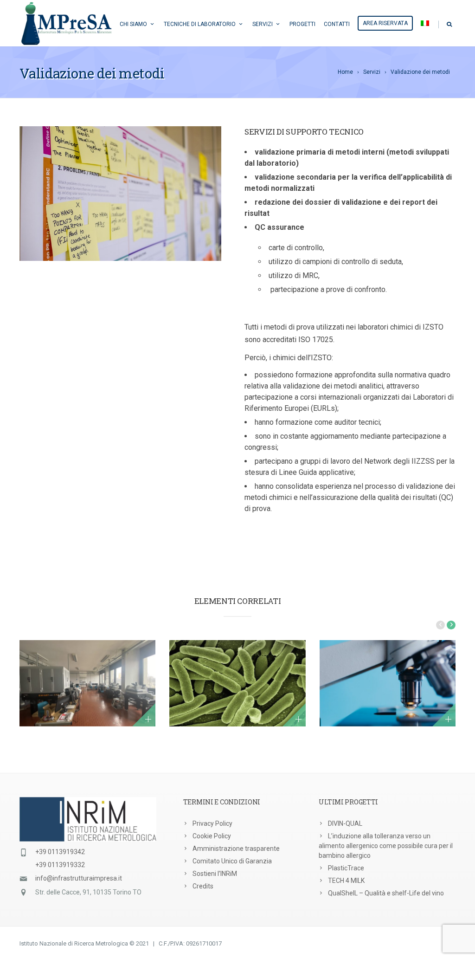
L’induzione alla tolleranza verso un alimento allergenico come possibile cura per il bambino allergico (386, 845)
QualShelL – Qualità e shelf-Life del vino (386, 893)
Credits (203, 886)
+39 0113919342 (60, 851)
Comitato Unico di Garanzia (232, 861)
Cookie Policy (212, 836)
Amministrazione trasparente (236, 848)
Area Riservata (385, 23)
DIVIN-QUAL (345, 823)
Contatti (337, 24)
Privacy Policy (212, 823)
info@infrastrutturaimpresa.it (78, 878)
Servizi (262, 24)
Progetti (302, 24)
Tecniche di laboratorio (200, 24)
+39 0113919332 (60, 864)
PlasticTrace (346, 868)
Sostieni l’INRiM (215, 873)
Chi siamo (133, 24)
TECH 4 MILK (346, 880)
